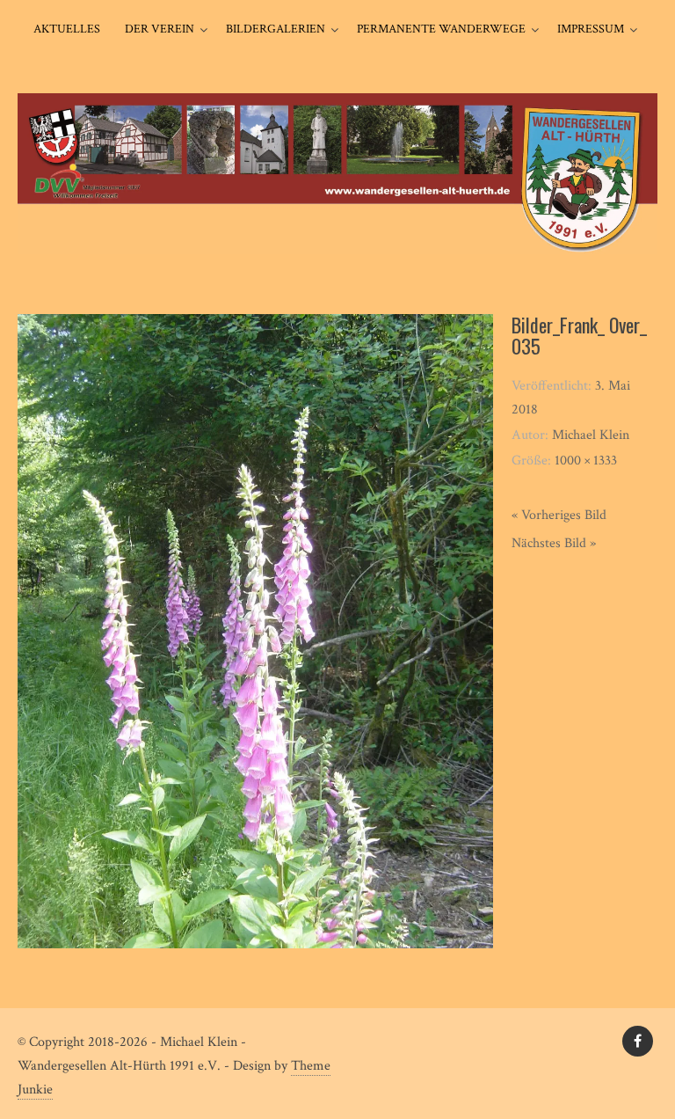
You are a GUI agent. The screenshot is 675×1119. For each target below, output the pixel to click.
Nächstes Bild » (554, 543)
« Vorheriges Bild (559, 515)
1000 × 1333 (586, 460)
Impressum (590, 29)
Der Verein (159, 29)
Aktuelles (66, 29)
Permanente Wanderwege (441, 29)
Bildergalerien (275, 29)
